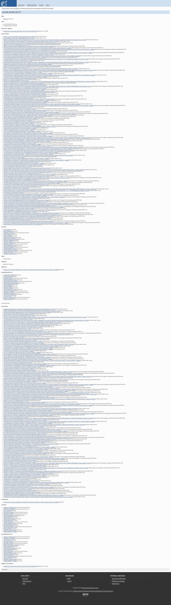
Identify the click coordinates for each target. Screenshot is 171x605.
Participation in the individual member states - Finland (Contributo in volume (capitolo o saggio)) (27, 63)
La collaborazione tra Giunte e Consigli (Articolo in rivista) (17, 60)
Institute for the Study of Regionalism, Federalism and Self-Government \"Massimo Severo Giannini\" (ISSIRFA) (31, 269)
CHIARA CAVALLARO (8, 252)
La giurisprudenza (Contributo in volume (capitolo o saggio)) (18, 123)
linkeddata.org (115, 583)
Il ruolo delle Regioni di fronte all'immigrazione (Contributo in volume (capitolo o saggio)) (25, 100)
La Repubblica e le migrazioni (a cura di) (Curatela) (16, 187)
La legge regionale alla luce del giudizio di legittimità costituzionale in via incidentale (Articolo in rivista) (29, 51)
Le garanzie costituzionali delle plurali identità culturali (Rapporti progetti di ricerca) (24, 201)
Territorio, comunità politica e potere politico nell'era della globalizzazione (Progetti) (24, 92)
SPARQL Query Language (118, 581)
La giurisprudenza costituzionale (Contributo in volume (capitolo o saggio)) (22, 144)
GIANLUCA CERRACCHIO (9, 242)
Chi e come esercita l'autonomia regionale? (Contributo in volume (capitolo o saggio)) (24, 102)
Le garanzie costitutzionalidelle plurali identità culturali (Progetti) (19, 78)
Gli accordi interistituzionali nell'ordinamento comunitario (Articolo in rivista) (22, 165)
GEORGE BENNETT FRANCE (10, 245)
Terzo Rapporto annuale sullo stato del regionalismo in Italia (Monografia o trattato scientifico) (27, 145)
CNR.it (47, 5)
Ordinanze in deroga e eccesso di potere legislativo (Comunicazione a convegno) (23, 83)
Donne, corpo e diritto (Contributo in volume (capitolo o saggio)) (19, 108)
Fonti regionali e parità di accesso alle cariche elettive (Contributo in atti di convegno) (24, 134)
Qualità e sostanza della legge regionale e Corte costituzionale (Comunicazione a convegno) (26, 200)
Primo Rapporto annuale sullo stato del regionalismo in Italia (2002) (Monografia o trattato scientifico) (29, 91)
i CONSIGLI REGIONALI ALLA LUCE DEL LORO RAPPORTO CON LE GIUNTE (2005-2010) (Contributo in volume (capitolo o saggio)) (35, 181)
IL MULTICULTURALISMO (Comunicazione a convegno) (17, 219)
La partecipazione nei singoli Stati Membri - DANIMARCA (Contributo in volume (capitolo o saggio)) (28, 153)
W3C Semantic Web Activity (119, 578)
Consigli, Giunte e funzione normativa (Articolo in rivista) (17, 107)
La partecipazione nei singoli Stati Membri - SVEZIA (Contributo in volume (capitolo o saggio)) (26, 140)
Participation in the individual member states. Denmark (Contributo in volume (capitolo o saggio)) (28, 132)
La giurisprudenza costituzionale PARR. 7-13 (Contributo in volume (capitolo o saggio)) (25, 76)
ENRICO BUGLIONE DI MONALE (11, 239)
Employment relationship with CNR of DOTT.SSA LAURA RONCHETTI (20, 31)
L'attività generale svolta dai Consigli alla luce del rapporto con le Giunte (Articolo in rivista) (26, 176)
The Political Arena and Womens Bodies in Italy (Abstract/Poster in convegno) (22, 72)
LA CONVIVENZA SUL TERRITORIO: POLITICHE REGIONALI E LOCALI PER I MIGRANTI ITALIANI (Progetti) (29, 99)
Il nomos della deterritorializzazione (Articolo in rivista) (17, 166)
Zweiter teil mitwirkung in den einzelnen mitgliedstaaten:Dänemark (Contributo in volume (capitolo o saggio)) (31, 112)
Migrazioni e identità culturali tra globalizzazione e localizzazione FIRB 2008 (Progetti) (24, 84)
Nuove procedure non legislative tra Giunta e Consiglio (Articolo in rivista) (22, 121)
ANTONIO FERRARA (8, 240)
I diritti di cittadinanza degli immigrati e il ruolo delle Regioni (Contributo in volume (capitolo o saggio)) (29, 174)
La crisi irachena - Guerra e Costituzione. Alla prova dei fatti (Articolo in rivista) (23, 185)
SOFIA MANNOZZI (7, 231)
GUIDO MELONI (7, 234)
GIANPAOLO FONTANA (9, 232)
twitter (69, 578)
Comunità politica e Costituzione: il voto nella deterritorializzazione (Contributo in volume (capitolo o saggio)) (31, 152)
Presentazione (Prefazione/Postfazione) (13, 192)
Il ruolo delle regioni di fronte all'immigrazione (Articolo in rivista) (19, 142)
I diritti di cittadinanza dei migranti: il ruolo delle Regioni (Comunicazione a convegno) (25, 88)
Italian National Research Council (90, 588)
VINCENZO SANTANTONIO (10, 253)
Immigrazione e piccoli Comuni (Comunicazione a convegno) (18, 97)
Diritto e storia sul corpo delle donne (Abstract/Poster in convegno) (20, 198)
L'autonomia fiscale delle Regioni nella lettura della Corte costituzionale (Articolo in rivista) (26, 184)
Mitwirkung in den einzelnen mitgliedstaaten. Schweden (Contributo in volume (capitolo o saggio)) (28, 46)
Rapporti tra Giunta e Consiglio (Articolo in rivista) (16, 44)
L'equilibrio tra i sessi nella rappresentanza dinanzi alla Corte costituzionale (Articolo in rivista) (27, 171)
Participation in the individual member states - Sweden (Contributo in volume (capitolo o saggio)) (27, 115)
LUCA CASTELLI (7, 229)
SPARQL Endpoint (32, 5)
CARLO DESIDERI (7, 236)
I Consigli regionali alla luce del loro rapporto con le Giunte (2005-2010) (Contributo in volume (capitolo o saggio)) (32, 182)
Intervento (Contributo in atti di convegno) (14, 157)
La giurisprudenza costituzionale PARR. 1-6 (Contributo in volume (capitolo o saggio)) (24, 110)
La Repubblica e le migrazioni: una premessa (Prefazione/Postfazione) (21, 161)
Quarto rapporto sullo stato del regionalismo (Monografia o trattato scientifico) (23, 116)
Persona (5, 19)
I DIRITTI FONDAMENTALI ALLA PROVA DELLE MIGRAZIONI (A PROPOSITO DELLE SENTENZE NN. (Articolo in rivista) (32, 65)
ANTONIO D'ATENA (8, 244)
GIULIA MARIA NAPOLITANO (10, 250)
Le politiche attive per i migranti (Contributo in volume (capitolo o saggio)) (22, 124)
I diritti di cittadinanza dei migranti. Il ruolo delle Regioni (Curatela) (20, 179)
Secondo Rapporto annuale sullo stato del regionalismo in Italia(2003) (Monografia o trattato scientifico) (29, 126)
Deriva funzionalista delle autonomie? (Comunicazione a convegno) (20, 118)
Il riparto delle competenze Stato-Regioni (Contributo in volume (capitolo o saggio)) (24, 57)
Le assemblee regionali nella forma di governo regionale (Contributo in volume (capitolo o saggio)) (28, 193)
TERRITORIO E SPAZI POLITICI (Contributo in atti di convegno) (18, 208)
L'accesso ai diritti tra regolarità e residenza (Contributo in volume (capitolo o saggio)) (25, 195)
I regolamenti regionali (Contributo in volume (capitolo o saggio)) (19, 128)
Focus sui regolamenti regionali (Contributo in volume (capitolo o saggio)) (22, 131)
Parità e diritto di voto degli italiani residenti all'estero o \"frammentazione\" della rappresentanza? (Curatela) (31, 213)
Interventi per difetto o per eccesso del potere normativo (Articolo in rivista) (22, 173)
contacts (69, 581)
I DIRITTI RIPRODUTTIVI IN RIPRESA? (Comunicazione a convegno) (20, 211)
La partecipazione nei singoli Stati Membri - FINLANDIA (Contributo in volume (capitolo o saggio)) (27, 73)
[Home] (8, 3)
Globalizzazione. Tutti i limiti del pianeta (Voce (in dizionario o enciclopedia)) (22, 224)
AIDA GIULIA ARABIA (8, 247)
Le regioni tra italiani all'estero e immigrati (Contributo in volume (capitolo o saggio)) (24, 94)
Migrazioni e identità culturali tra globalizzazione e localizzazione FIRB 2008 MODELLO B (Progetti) (28, 216)
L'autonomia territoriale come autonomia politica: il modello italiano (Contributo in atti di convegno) (28, 221)
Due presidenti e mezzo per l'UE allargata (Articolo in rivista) (18, 38)
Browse (41, 5)
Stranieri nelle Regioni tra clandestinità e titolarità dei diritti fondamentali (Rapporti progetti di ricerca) (29, 205)
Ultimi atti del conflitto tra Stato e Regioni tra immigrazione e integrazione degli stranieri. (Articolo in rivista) (30, 41)
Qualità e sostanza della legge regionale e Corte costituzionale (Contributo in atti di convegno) (27, 217)
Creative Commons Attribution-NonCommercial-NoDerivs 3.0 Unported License (93, 591)
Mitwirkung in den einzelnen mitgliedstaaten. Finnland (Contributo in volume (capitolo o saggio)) (27, 136)
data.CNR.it (21, 5)
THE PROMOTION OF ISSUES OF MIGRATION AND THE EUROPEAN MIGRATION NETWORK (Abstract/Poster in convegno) (33, 206)
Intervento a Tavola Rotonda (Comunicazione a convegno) (18, 120)
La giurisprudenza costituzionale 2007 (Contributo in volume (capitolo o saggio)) (23, 163)
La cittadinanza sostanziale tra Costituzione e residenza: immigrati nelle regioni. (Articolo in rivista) (28, 54)
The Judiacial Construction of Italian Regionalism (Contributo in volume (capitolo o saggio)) (26, 158)
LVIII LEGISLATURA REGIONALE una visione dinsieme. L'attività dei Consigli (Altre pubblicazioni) (27, 96)
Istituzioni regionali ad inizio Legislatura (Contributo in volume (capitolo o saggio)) (24, 89)
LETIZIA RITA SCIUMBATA (9, 237)
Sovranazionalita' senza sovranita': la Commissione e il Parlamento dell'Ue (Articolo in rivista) (26, 168)
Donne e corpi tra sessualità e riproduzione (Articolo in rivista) (19, 36)
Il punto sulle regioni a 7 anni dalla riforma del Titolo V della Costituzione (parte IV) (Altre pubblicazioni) (29, 209)
